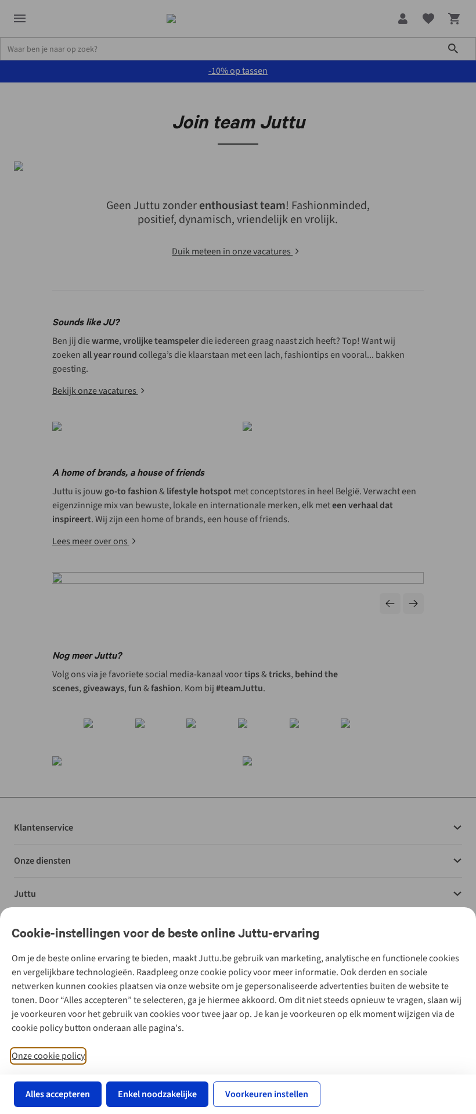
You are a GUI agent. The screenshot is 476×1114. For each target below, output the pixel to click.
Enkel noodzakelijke (157, 1094)
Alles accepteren (58, 1094)
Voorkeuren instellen (266, 1094)
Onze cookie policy (48, 1056)
